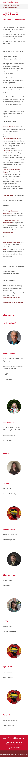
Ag (3, 268)
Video (5, 191)
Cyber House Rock (9, 195)
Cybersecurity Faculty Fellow (12, 297)
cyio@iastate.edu (14, 748)
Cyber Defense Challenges (11, 242)
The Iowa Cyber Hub (9, 127)
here (8, 302)
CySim (5, 249)
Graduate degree (8, 232)
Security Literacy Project (10, 138)
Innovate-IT (6, 150)
